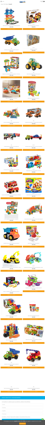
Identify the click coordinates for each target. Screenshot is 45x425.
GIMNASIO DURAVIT (33, 49)
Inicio (2, 4)
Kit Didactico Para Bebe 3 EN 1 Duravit (11, 169)
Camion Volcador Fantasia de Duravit (11, 243)
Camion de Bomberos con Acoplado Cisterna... (11, 194)
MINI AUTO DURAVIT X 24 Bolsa (11, 98)
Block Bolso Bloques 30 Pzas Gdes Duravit (34, 219)
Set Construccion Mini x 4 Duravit (11, 219)
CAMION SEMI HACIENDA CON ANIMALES (11, 146)
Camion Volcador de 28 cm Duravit (11, 364)
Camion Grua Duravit (33, 364)
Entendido (22, 423)
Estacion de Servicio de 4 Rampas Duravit (11, 25)
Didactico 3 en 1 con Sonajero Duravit (34, 339)
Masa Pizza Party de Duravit (33, 243)
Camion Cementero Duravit (11, 315)
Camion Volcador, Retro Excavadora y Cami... (11, 267)
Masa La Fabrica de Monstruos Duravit (11, 291)
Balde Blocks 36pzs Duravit (33, 98)
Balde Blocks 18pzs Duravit (33, 315)
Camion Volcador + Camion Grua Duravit (33, 122)
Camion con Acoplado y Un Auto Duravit (33, 146)
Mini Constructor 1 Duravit (33, 25)
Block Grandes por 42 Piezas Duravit (11, 122)
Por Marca (6, 4)
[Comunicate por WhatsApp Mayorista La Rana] (42, 419)
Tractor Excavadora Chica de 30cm (11, 388)
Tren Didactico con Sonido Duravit (33, 170)
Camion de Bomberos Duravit (33, 388)
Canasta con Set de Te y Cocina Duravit (34, 287)
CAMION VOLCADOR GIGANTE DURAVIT (11, 49)
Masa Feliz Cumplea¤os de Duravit (33, 194)
